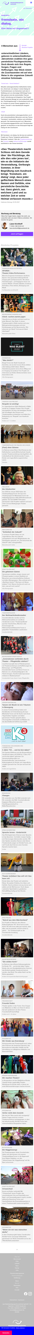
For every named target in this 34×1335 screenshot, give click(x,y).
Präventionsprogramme (17, 1273)
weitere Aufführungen (20, 141)
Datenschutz (13, 1300)
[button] (31, 2)
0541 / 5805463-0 (16, 1308)
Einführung (17, 1278)
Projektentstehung (26, 139)
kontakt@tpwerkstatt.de (17, 1310)
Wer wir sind (17, 1259)
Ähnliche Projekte (27, 47)
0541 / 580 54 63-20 (17, 226)
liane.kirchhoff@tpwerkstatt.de (19, 228)
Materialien (17, 1285)
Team (17, 1266)
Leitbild (17, 1263)
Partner (17, 1268)
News (17, 1281)
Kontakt (24, 45)
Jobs (17, 1270)
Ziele (17, 1261)
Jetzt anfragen (17, 234)
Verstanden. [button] (6, 1332)
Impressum (21, 1300)
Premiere (6, 141)
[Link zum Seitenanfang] (17, 1250)
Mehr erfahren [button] (20, 1328)
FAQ (17, 1288)
